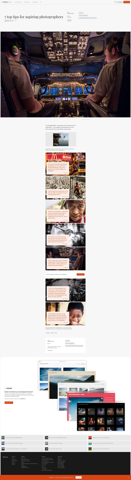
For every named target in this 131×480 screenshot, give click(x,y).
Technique (22, 462)
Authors (13, 457)
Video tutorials (44, 467)
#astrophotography (61, 463)
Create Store (126, 2)
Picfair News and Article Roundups (47, 458)
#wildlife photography (61, 462)
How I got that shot (45, 463)
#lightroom (59, 458)
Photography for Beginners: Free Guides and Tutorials (29, 463)
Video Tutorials (23, 458)
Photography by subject (24, 467)
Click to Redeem (80, 274)
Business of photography (25, 459)
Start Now (79, 477)
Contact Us (13, 461)
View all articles (50, 350)
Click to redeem (9, 402)
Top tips (43, 466)
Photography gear (23, 466)
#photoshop (60, 459)
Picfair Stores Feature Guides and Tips (48, 459)
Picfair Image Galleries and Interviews (47, 462)
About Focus (14, 456)
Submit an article (14, 460)
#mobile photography (61, 466)
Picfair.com (13, 464)
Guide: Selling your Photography (47, 470)
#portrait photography (61, 467)
